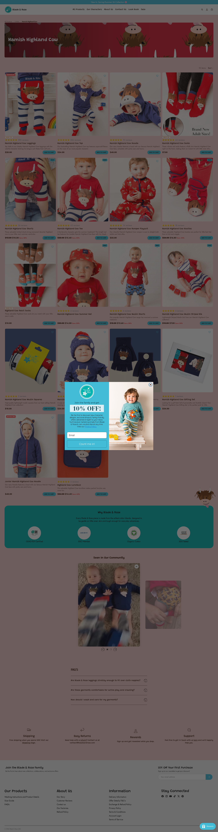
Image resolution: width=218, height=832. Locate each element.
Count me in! (87, 444)
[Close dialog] (150, 384)
